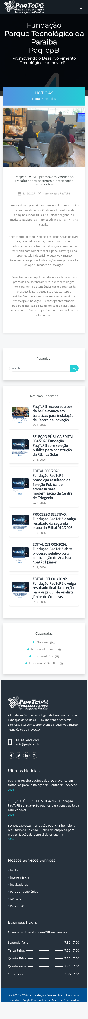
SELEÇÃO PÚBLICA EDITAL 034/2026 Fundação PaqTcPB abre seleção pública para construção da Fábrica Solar (53, 446)
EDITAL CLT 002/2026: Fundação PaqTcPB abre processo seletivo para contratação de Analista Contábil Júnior (52, 553)
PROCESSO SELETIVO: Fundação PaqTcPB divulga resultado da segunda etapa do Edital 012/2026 (54, 521)
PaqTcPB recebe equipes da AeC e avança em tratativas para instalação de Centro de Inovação (53, 413)
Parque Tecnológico (24, 891)
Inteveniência (19, 877)
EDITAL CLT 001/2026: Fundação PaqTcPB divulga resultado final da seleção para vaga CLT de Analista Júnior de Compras (54, 588)
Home (36, 99)
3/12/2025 (28, 193)
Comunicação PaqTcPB (56, 193)
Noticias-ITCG (46, 656)
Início (14, 870)
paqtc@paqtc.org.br (27, 744)
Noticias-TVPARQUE (46, 663)
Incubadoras (19, 884)
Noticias (46, 642)
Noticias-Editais (46, 649)
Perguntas (17, 906)
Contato (15, 898)
